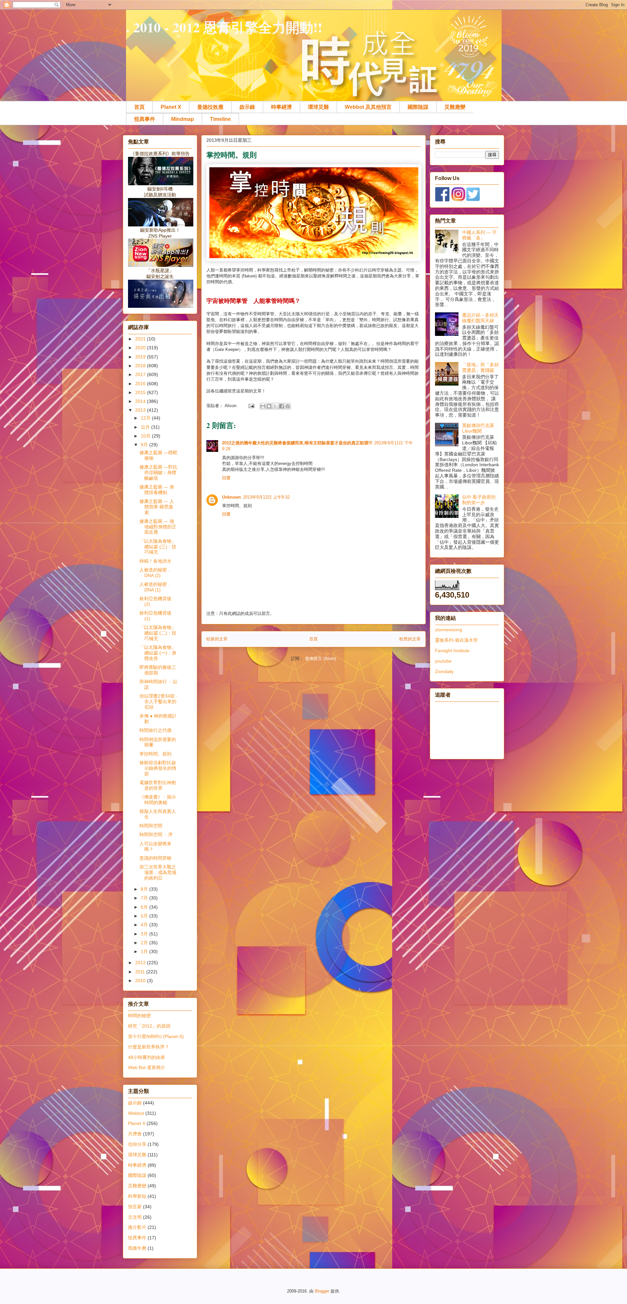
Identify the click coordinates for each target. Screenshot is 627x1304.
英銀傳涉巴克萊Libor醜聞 (478, 428)
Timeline (220, 119)
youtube (443, 661)
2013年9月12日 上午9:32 (266, 497)
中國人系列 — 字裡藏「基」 (479, 235)
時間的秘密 (139, 1015)
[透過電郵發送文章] (251, 405)
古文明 (135, 1217)
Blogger (322, 1291)
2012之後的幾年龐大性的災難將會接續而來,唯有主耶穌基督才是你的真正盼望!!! (297, 442)
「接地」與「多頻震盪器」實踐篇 (480, 367)
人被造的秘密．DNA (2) (155, 572)
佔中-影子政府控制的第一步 (479, 499)
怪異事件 (144, 119)
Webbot (136, 1113)
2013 (141, 410)
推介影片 (137, 1227)
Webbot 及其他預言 (368, 107)
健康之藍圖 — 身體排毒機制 (156, 489)
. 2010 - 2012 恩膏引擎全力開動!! (224, 27)
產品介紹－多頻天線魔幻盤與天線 (480, 317)
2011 (140, 971)
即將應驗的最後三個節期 (157, 670)
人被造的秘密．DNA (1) (155, 587)
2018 (141, 365)
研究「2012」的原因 (149, 1026)
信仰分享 (137, 1144)
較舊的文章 (410, 638)
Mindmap (182, 119)
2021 (141, 338)
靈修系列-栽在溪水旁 (456, 640)
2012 (141, 962)
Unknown (231, 497)
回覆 (226, 477)
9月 (145, 444)
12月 (146, 418)
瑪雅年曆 (137, 1248)
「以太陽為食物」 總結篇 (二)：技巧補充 (157, 633)
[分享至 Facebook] (281, 406)
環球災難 (318, 107)
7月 (145, 897)
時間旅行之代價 (155, 730)
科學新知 (137, 1196)
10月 (146, 435)
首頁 (139, 107)
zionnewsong (448, 629)
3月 (145, 933)
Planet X (171, 107)
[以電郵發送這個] (263, 406)
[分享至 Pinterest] (287, 406)
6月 (145, 907)
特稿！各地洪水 (155, 561)
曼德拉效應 (210, 107)
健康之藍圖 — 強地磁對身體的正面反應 (157, 527)
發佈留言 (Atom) (320, 658)
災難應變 (454, 107)
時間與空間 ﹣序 (156, 834)
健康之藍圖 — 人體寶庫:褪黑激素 (156, 507)
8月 (145, 889)
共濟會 (135, 1133)
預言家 (135, 1206)
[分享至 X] (275, 406)
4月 (145, 924)
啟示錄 (247, 107)
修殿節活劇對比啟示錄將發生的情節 (157, 768)
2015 (141, 392)
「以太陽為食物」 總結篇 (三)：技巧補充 (157, 546)
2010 (141, 980)
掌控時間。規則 (155, 753)
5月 (145, 915)
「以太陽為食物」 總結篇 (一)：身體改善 (157, 653)
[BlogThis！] (269, 406)
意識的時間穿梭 (155, 858)
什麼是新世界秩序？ (148, 1046)
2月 (145, 942)
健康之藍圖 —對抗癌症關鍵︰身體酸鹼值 (158, 472)
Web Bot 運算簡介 (146, 1067)
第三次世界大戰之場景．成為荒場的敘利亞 (157, 872)
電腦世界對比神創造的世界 (157, 785)
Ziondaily (444, 671)
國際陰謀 (418, 107)
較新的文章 (217, 638)
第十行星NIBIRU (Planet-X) (156, 1036)
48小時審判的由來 (146, 1057)
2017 (141, 374)
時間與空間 (150, 825)
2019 (141, 356)
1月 (145, 951)
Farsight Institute (452, 650)
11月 (146, 427)
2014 (141, 401)
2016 (141, 383)
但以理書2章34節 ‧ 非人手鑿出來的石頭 (158, 701)
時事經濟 (281, 107)
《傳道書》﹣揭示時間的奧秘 (157, 799)
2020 (141, 347)
